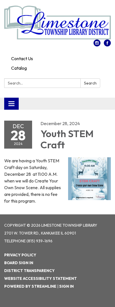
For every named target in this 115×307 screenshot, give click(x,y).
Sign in (66, 286)
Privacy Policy (20, 254)
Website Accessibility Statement (40, 278)
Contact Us (22, 58)
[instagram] (97, 45)
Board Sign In (18, 262)
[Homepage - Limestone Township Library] (57, 22)
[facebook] (107, 45)
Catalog (19, 68)
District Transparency (29, 270)
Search (90, 83)
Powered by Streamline (30, 286)
